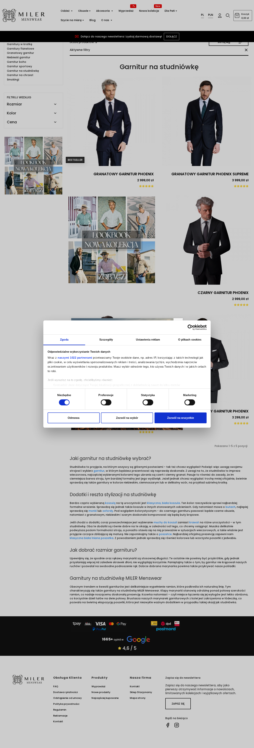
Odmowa (73, 417)
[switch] (106, 402)
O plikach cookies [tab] (190, 339)
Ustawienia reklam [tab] (148, 339)
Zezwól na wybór (127, 417)
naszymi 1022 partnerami (75, 357)
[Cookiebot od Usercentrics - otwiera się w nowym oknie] (190, 327)
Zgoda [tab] (64, 339)
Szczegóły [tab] (106, 339)
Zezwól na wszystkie (180, 417)
